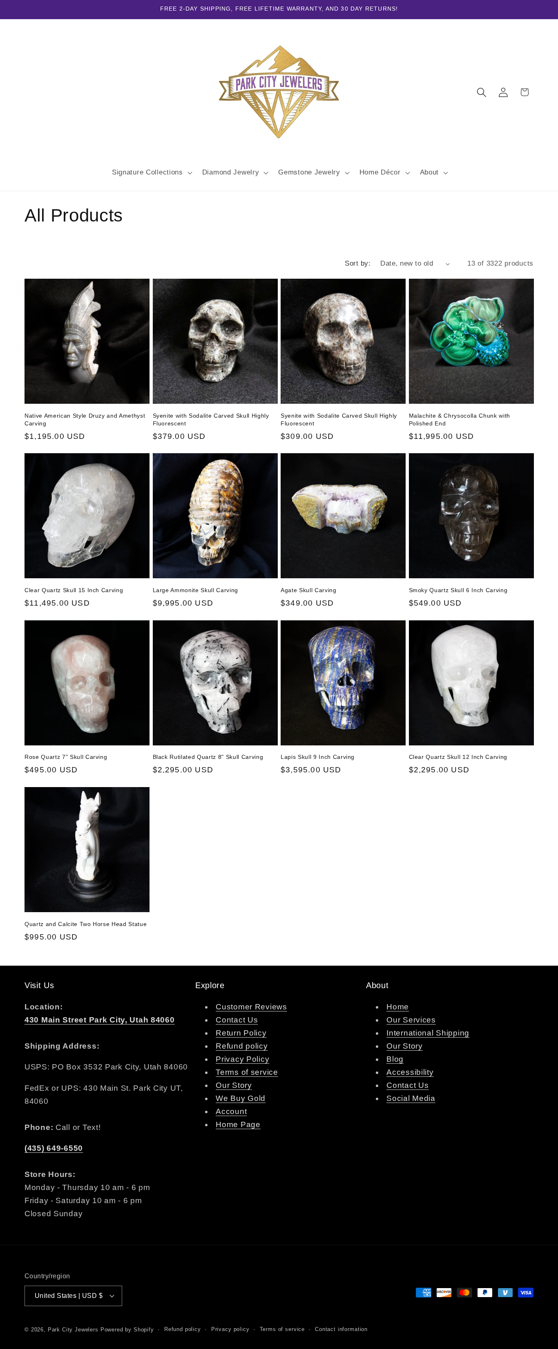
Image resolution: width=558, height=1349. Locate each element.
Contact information (341, 1329)
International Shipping (427, 1033)
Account (231, 1111)
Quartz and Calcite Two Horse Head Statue (86, 924)
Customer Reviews (251, 1006)
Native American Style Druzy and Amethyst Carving (85, 419)
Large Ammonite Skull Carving (195, 590)
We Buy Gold (241, 1098)
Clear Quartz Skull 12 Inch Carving (458, 757)
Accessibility (409, 1072)
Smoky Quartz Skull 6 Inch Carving (458, 590)
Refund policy (242, 1046)
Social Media (410, 1098)
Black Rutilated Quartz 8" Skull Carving (208, 757)
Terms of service (247, 1072)
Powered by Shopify (127, 1330)
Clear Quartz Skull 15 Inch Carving (74, 590)
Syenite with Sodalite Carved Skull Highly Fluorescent (211, 419)
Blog (395, 1059)
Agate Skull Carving (309, 590)
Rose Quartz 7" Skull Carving (66, 757)
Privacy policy (230, 1329)
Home (397, 1006)
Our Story (234, 1085)
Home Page (238, 1124)
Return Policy (241, 1033)
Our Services (411, 1020)
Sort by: (358, 263)
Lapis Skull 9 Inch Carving (318, 757)
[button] (151, 172)
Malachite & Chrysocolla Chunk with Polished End (459, 419)
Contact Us (237, 1020)
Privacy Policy (242, 1059)
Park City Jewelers (73, 1330)
